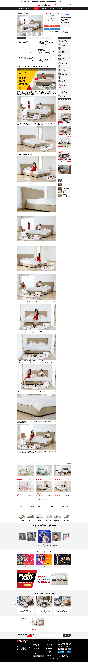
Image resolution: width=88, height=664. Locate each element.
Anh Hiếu (25, 610)
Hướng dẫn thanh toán (65, 33)
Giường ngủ (37, 8)
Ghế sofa (30, 520)
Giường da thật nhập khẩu (22, 504)
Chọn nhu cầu (22, 503)
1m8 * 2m (46, 18)
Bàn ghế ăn (32, 8)
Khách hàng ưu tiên (49, 654)
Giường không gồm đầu (64, 506)
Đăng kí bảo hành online (49, 655)
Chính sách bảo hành (49, 648)
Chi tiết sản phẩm (21, 38)
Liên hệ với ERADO (36, 645)
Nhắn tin (52, 28)
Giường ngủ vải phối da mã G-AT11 (59, 493)
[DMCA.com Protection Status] (69, 652)
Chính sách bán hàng (65, 32)
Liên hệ (67, 8)
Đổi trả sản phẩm (48, 651)
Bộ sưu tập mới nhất (56, 503)
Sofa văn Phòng (57, 520)
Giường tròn (53, 504)
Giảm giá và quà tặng (49, 642)
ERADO (19, 8)
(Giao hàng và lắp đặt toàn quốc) (51, 26)
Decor (53, 8)
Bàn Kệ (39, 520)
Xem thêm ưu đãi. (61, 1)
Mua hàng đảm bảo (27, 1)
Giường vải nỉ (41, 504)
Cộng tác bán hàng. (36, 644)
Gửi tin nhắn (32, 495)
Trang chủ (18, 10)
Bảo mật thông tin (48, 652)
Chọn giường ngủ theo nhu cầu (30, 10)
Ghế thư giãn (42, 8)
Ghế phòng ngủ (41, 506)
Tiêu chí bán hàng (35, 642)
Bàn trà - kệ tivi (48, 8)
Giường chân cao (53, 506)
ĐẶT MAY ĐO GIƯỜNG (22, 509)
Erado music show (44, 551)
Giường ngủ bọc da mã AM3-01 (22, 493)
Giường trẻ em (21, 506)
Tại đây (18, 623)
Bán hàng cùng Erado (68, 1)
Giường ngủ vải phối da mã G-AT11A (41, 493)
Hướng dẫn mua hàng (45, 38)
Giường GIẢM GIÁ (38, 10)
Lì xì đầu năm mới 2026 (49, 644)
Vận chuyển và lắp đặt (33, 38)
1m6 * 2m (50, 18)
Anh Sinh (62, 610)
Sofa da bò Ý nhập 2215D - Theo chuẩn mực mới (61, 149)
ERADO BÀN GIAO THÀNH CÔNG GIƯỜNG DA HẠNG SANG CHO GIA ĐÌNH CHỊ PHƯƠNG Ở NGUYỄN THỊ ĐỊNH (64, 175)
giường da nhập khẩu (39, 91)
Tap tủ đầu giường (31, 506)
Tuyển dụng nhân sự (36, 647)
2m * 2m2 (55, 18)
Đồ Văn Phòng (57, 8)
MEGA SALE (22, 8)
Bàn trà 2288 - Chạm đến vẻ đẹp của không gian (61, 136)
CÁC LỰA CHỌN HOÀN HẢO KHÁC (29, 463)
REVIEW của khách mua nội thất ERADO (52, 658)
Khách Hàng (63, 8)
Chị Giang (44, 610)
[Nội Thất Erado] (44, 4)
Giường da (30, 504)
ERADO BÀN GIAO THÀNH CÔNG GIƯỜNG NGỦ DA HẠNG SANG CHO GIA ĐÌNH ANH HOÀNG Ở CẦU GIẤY (66, 192)
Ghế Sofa (27, 8)
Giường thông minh (64, 504)
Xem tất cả (68, 462)
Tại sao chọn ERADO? (20, 1)
